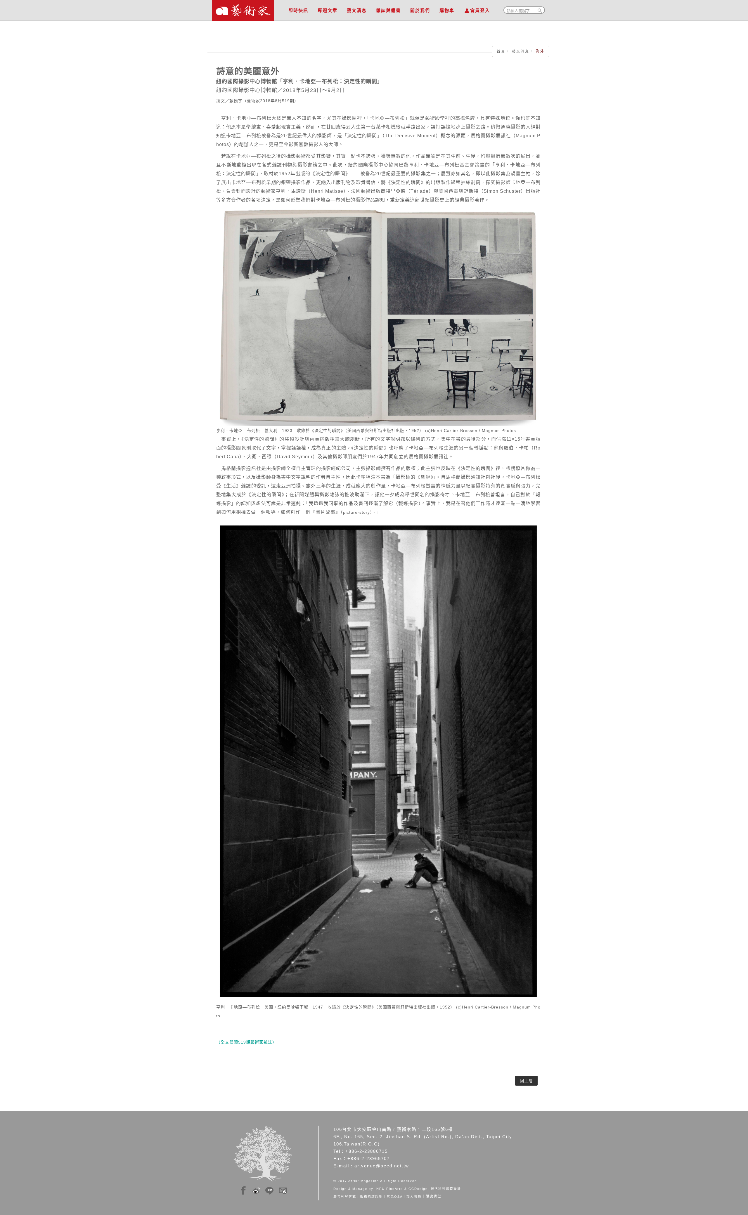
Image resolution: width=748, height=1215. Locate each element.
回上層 (526, 1080)
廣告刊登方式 (344, 1196)
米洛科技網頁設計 (446, 1188)
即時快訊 (298, 10)
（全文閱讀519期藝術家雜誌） (246, 1042)
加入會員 (414, 1196)
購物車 (446, 10)
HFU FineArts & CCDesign (402, 1188)
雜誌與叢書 (388, 10)
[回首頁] (242, 9)
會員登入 (480, 10)
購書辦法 (434, 1197)
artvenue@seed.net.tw (381, 1165)
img (243, 1190)
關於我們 (420, 10)
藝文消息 (357, 10)
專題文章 (327, 10)
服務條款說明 (371, 1196)
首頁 (501, 51)
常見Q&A (395, 1196)
